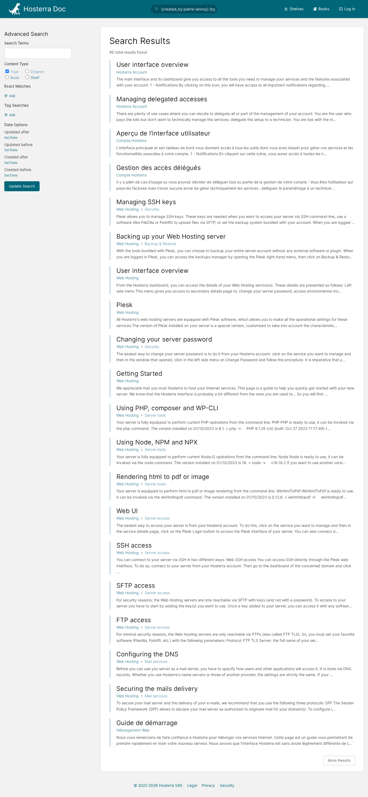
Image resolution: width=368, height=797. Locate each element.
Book (15, 77)
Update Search (22, 186)
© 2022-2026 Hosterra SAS (158, 785)
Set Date (11, 137)
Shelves (296, 8)
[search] (184, 9)
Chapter (37, 71)
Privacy (208, 785)
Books (323, 8)
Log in (349, 8)
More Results (339, 760)
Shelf (35, 77)
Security (227, 785)
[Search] (156, 9)
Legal (192, 785)
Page (15, 71)
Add (12, 96)
